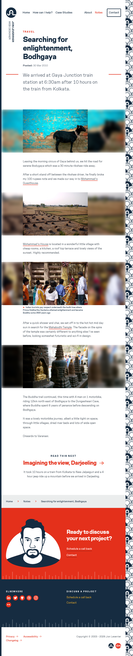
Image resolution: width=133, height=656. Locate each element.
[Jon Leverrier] (111, 646)
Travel (29, 32)
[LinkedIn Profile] (8, 598)
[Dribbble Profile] (29, 598)
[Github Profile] (22, 598)
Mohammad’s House (35, 244)
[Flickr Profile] (8, 604)
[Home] (11, 12)
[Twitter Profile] (15, 598)
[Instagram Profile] (36, 598)
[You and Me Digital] (118, 646)
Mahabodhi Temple (60, 327)
